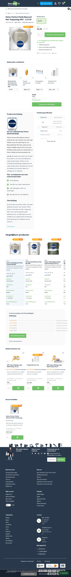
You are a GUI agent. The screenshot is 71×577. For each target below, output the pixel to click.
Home (12, 13)
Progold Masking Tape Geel (26, 83)
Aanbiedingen (40, 494)
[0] (62, 3)
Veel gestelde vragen (11, 472)
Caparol (8, 534)
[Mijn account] (55, 3)
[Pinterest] (41, 454)
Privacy (39, 561)
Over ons (8, 479)
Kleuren (39, 477)
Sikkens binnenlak (41, 503)
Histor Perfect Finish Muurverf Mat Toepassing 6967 (14, 417)
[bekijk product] (18, 388)
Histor (19, 22)
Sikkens (39, 501)
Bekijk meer (9, 486)
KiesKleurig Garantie (42, 475)
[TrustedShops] (40, 565)
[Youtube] (44, 454)
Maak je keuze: (41, 16)
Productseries (40, 505)
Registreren (9, 494)
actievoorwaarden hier (23, 152)
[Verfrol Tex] (35, 358)
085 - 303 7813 (45, 517)
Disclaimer (47, 561)
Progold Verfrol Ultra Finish (52, 82)
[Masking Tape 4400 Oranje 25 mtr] (15, 358)
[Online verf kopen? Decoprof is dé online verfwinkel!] (14, 3)
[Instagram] (38, 454)
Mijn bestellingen (10, 496)
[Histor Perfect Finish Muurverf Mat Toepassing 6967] (14, 409)
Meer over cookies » (44, 574)
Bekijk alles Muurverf (28, 22)
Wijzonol (8, 531)
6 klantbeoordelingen (60, 369)
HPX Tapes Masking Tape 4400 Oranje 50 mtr (54, 365)
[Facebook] (32, 454)
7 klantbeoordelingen (20, 369)
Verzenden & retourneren (12, 475)
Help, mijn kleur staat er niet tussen (46, 472)
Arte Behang (9, 540)
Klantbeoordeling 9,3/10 (45, 49)
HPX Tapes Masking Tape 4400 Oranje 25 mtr (14, 365)
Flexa (7, 522)
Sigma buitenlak (41, 499)
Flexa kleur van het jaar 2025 (44, 484)
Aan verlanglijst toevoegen (44, 53)
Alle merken (9, 543)
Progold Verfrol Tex (33, 365)
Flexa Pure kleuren (42, 479)
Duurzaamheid (9, 481)
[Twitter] (35, 454)
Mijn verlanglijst (10, 501)
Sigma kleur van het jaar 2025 (44, 481)
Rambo (7, 538)
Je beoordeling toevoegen (17, 335)
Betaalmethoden (10, 477)
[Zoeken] (38, 3)
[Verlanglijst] (59, 3)
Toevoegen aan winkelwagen (47, 104)
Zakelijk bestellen (10, 484)
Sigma (38, 496)
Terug (8, 13)
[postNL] (52, 565)
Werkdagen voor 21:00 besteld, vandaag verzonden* (22, 8)
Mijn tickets (9, 499)
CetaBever (9, 524)
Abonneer (61, 459)
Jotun (7, 529)
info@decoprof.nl (47, 527)
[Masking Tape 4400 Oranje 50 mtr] (55, 358)
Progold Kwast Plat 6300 (39, 82)
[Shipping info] (44, 42)
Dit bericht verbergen (28, 574)
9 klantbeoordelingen (40, 369)
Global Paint (9, 536)
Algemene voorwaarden (27, 561)
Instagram (44, 537)
